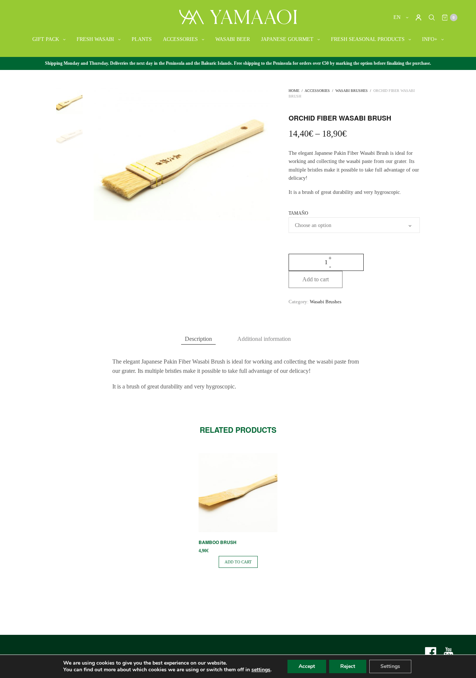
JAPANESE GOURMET (287, 39)
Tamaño (298, 213)
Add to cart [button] (238, 562)
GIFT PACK (45, 39)
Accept (307, 666)
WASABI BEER (232, 39)
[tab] (198, 339)
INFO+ (429, 39)
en (397, 17)
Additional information (264, 339)
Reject (347, 666)
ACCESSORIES (180, 39)
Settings (390, 666)
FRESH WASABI (95, 39)
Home (294, 91)
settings (260, 669)
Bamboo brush (218, 542)
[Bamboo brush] (238, 492)
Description (198, 339)
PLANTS (142, 39)
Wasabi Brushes (351, 91)
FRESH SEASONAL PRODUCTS (368, 39)
